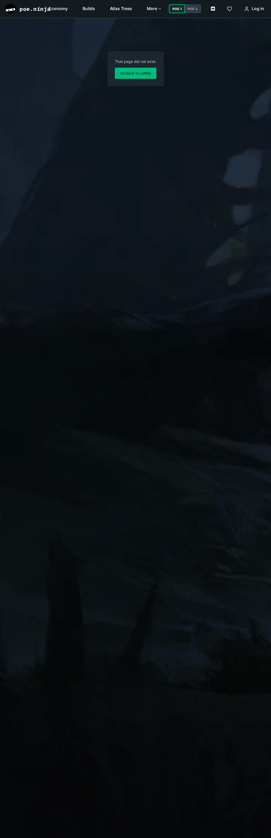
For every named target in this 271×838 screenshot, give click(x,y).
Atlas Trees (121, 8)
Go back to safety (135, 73)
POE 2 (192, 9)
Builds (89, 8)
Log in (258, 8)
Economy (58, 8)
